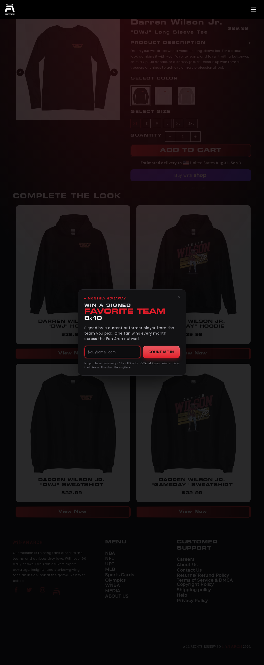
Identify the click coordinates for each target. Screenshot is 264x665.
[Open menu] (253, 9)
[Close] (179, 296)
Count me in (161, 352)
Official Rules (150, 363)
